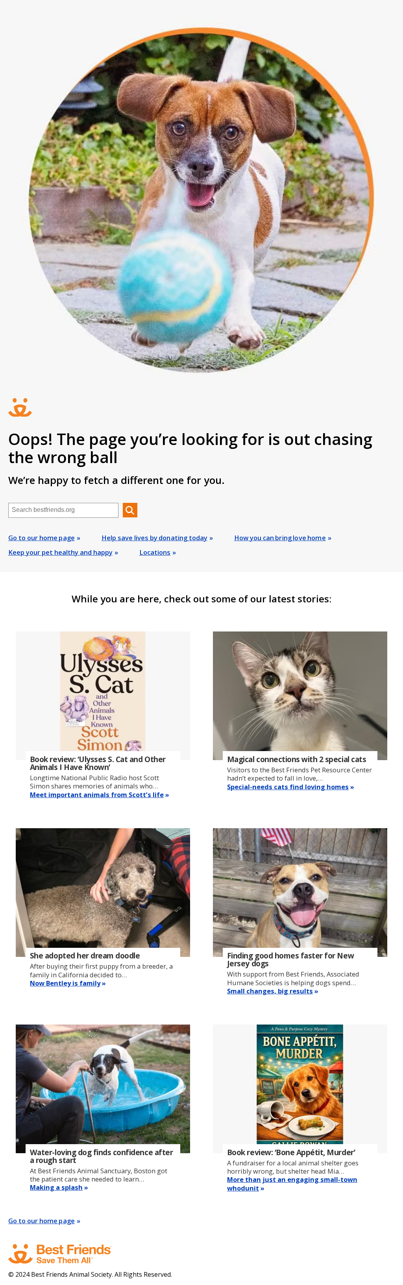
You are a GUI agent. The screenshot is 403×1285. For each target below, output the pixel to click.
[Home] (67, 1254)
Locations (154, 552)
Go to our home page (41, 537)
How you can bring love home (280, 537)
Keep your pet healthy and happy (60, 552)
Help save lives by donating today (154, 537)
